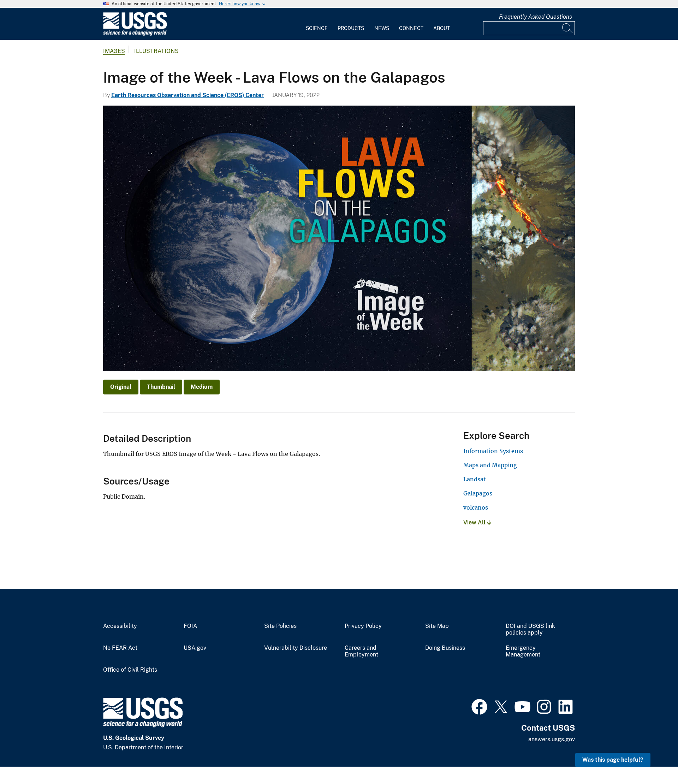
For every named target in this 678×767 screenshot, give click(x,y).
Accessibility (120, 626)
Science (317, 28)
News (381, 28)
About (441, 28)
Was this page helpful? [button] (612, 759)
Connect (411, 28)
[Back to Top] (652, 741)
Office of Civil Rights (130, 670)
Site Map (437, 626)
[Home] (135, 34)
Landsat (474, 479)
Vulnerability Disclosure (295, 648)
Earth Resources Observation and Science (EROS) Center (187, 95)
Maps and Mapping (490, 465)
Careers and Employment (361, 651)
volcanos (475, 507)
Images (114, 51)
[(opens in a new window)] (479, 705)
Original (120, 387)
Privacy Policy (363, 626)
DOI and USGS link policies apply (530, 629)
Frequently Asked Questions (535, 16)
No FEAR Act (120, 648)
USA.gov (195, 648)
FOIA (190, 626)
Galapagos (477, 493)
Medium (202, 387)
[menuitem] (317, 24)
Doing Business (445, 648)
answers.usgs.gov (551, 739)
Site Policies (280, 626)
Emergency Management (523, 651)
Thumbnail (161, 387)
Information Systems (493, 450)
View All (475, 522)
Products (351, 28)
